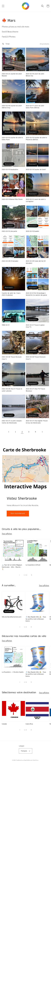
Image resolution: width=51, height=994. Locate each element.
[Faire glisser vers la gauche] (19, 575)
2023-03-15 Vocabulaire (10, 170)
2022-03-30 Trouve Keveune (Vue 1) (12, 358)
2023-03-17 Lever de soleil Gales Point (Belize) (35, 107)
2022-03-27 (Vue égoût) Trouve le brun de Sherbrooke (37, 422)
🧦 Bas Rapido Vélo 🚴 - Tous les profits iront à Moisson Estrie (36, 619)
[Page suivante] (42, 432)
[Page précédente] (9, 432)
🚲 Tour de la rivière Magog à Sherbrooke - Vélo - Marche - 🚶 (12, 567)
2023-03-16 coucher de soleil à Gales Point (12, 139)
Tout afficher (7, 533)
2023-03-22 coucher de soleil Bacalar (12, 75)
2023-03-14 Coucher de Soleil (36, 170)
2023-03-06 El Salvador (10, 261)
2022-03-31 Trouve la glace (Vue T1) (35, 326)
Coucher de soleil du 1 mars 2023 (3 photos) (11, 294)
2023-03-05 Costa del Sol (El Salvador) (36, 262)
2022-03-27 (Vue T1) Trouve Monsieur (35, 390)
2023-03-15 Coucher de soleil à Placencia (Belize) (36, 139)
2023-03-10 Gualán (32, 231)
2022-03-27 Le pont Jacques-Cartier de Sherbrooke (12, 422)
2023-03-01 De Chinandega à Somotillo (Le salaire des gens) (36, 294)
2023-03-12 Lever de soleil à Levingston (36, 200)
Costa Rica (29, 724)
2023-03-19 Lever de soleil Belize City (35, 75)
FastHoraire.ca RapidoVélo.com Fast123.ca (27, 760)
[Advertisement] (25, 879)
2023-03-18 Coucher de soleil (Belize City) (12, 107)
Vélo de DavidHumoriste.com (11, 617)
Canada (4, 724)
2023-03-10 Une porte (9, 231)
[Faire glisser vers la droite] (31, 575)
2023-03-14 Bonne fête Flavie (12, 199)
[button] (3, 6)
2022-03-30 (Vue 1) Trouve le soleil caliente (12, 390)
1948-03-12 (6, 325)
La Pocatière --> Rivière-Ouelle (13, 672)
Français (24, 751)
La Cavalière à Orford (33, 565)
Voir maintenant (18, 513)
